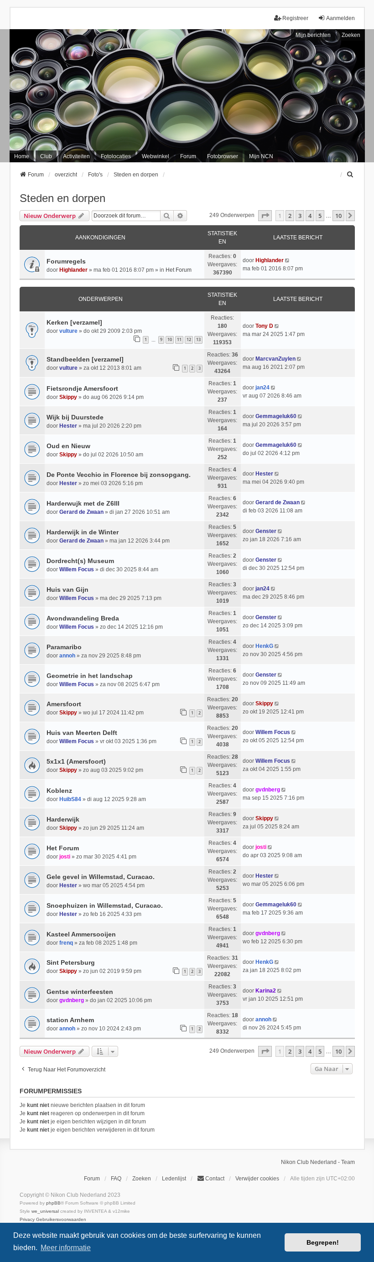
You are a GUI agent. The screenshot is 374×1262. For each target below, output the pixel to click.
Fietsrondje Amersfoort (82, 388)
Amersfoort (64, 704)
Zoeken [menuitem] (141, 1178)
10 (169, 339)
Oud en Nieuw (68, 446)
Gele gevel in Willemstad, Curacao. (101, 876)
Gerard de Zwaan (81, 512)
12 (189, 339)
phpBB (53, 1202)
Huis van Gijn (67, 589)
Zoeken (351, 35)
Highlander (73, 270)
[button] (265, 215)
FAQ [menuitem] (116, 1178)
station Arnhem (70, 1020)
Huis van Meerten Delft (82, 732)
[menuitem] (351, 175)
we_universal (45, 1211)
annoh (67, 655)
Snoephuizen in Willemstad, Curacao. (105, 905)
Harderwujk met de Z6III (83, 503)
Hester (68, 426)
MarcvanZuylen (275, 359)
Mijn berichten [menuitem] (313, 35)
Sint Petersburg (71, 962)
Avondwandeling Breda (83, 618)
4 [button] (310, 216)
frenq (66, 943)
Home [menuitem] (21, 156)
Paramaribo (64, 647)
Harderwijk (63, 819)
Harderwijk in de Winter (83, 532)
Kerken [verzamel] (74, 322)
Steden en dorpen (62, 198)
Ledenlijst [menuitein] (174, 1178)
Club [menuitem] (46, 156)
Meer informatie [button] (66, 1248)
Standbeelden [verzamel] (85, 359)
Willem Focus (76, 569)
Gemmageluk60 (275, 416)
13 (198, 339)
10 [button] (338, 216)
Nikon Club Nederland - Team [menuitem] (318, 1162)
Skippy (68, 397)
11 (179, 339)
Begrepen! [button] (322, 1242)
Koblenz (59, 790)
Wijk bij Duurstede (75, 417)
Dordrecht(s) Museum (80, 560)
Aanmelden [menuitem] (340, 18)
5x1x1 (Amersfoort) (76, 761)
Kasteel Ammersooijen (81, 934)
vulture (68, 331)
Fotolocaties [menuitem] (116, 156)
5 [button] (320, 216)
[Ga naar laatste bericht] (288, 260)
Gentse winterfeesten (80, 991)
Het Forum (179, 270)
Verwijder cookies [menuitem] (257, 1178)
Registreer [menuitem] (295, 18)
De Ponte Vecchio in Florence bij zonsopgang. (119, 474)
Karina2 (265, 991)
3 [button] (299, 216)
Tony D (264, 326)
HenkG (264, 646)
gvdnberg (267, 789)
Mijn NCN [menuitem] (261, 156)
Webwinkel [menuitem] (155, 156)
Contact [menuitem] (214, 1178)
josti (64, 856)
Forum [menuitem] (188, 156)
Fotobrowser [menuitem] (222, 156)
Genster (265, 531)
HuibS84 (70, 799)
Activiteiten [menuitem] (76, 156)
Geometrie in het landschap (90, 675)
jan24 (262, 387)
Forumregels (66, 261)
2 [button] (289, 216)
